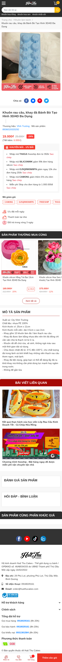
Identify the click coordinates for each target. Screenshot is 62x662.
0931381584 (22, 632)
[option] (31, 61)
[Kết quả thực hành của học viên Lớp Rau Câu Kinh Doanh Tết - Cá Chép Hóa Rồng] (31, 404)
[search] (57, 10)
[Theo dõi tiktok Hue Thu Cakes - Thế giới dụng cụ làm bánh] (35, 538)
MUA (32, 289)
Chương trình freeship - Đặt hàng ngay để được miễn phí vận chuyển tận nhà (28, 463)
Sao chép (18, 165)
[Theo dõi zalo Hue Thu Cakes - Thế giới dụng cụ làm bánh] (43, 538)
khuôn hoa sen (24, 14)
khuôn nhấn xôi (39, 14)
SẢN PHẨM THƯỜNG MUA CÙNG (24, 234)
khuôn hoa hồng (9, 14)
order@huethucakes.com (25, 589)
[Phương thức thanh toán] (21, 643)
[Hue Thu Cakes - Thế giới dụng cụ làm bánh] (31, 3)
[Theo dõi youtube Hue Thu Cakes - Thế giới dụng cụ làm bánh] (27, 538)
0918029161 (27, 584)
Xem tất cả (31, 301)
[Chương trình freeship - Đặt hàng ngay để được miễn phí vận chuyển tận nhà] (31, 444)
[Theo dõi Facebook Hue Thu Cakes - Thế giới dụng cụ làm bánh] (19, 538)
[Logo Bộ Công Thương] (10, 595)
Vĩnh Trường (23, 126)
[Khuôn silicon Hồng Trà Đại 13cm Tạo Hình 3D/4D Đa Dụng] (18, 257)
